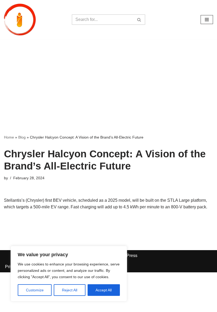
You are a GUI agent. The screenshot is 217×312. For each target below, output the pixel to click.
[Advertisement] (108, 79)
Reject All (69, 290)
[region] (69, 273)
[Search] (139, 19)
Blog (22, 137)
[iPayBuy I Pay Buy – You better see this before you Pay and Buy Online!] (20, 19)
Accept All (104, 290)
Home (9, 137)
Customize (35, 290)
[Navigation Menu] (207, 19)
